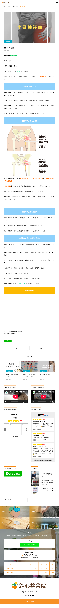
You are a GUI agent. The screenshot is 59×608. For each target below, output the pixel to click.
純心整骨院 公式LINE (29, 544)
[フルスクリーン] (25, 402)
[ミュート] (23, 402)
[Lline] (8, 341)
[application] (16, 396)
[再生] (6, 402)
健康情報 (8, 41)
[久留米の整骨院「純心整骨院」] (5, 2)
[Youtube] (33, 595)
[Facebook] (30, 595)
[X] (28, 595)
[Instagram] (26, 595)
